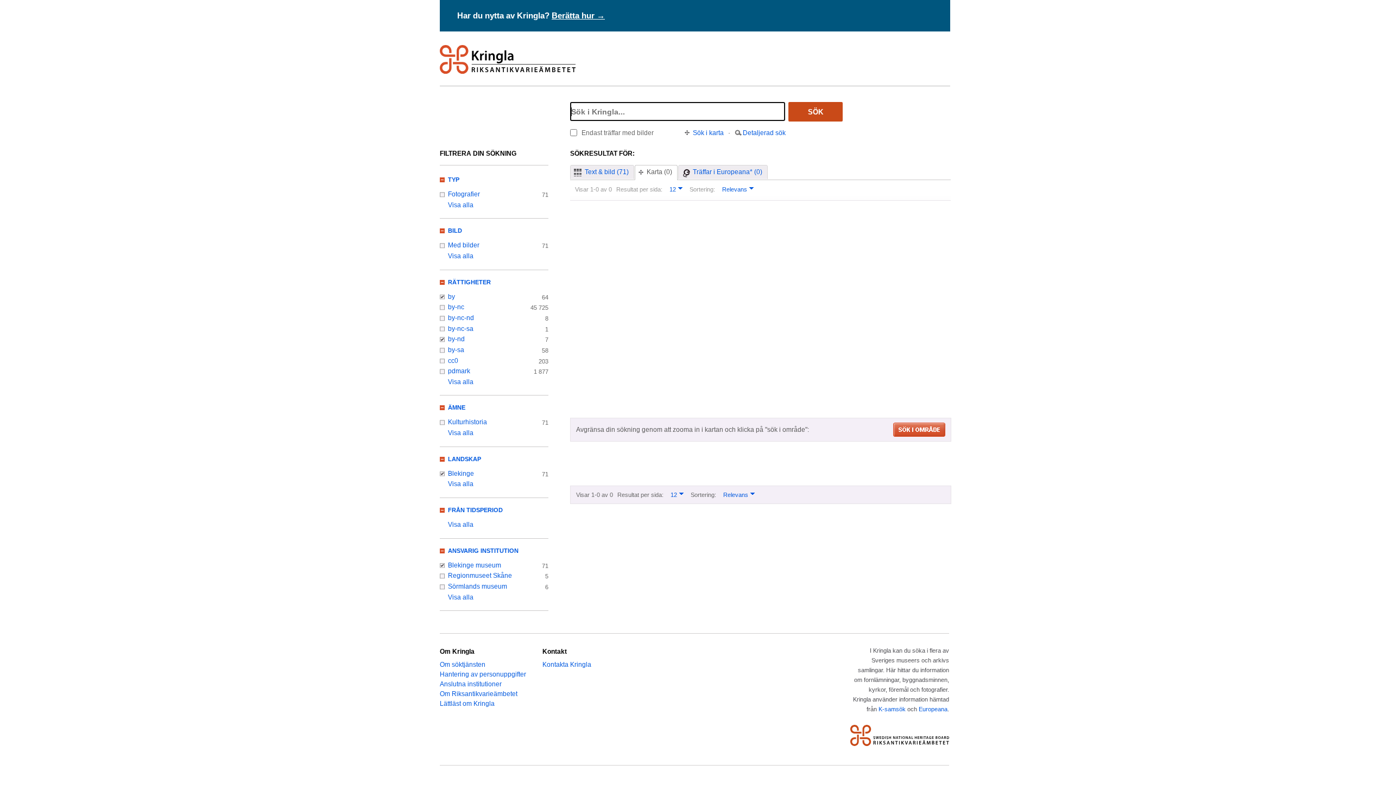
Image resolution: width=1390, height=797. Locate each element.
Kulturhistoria (467, 422)
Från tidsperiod (475, 510)
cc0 (453, 361)
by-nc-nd (461, 318)
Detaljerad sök (764, 133)
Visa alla (460, 205)
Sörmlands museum (477, 586)
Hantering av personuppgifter (483, 674)
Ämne (456, 407)
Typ (453, 179)
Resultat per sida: (639, 189)
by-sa (456, 350)
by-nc (456, 307)
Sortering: (702, 189)
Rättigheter (469, 282)
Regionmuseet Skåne (480, 575)
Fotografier (464, 194)
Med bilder (463, 245)
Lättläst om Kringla (467, 703)
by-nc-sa (460, 329)
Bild (455, 230)
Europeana (933, 709)
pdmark (459, 371)
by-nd (456, 339)
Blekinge (461, 473)
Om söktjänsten (462, 664)
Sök (815, 112)
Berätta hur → (578, 15)
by (451, 297)
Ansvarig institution (483, 550)
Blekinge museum (474, 565)
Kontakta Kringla (566, 664)
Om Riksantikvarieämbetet (478, 694)
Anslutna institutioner (471, 684)
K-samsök (892, 709)
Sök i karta (708, 133)
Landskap (464, 459)
